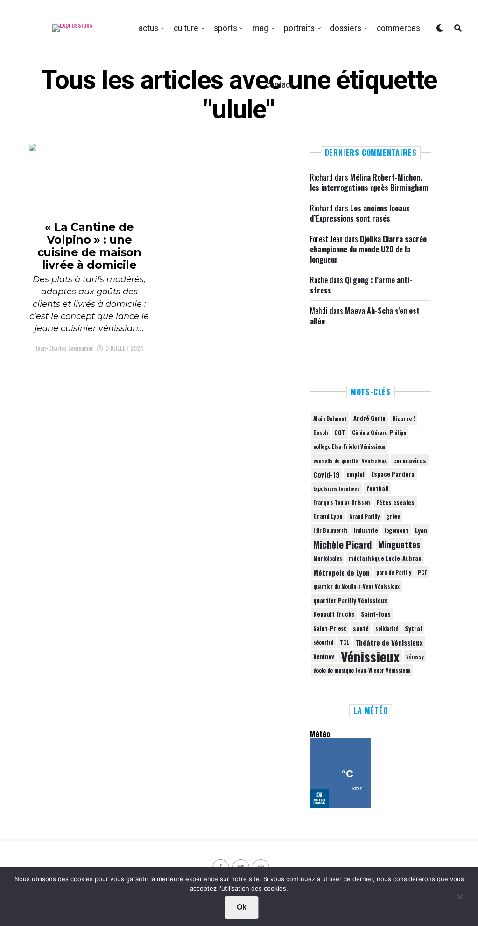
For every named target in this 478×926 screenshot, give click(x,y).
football (377, 488)
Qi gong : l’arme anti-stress (361, 285)
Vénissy (415, 656)
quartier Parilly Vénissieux (350, 600)
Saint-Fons (376, 614)
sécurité (323, 642)
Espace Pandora (393, 474)
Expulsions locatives (336, 488)
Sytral (413, 628)
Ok (241, 907)
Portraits (299, 28)
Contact (279, 84)
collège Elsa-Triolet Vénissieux (349, 446)
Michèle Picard (342, 544)
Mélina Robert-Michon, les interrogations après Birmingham (369, 182)
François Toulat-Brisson (341, 502)
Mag (260, 28)
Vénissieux (370, 656)
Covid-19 (326, 474)
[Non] (459, 899)
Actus (148, 28)
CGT (339, 432)
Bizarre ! (403, 418)
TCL (344, 642)
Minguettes (399, 544)
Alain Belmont (330, 418)
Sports (225, 28)
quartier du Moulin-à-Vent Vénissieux (356, 586)
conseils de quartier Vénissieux (350, 460)
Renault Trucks (333, 614)
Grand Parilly (364, 516)
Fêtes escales (395, 502)
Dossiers (345, 28)
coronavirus (409, 460)
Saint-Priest (329, 628)
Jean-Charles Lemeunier (64, 348)
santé (361, 628)
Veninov (323, 656)
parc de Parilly (393, 572)
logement (396, 530)
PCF (422, 572)
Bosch (320, 432)
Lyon (421, 530)
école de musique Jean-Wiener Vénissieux (361, 670)
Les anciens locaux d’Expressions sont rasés (359, 213)
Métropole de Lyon (341, 572)
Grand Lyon (328, 516)
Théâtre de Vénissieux (389, 642)
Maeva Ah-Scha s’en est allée (365, 316)
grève (393, 516)
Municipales (327, 558)
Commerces (398, 28)
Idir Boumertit (330, 530)
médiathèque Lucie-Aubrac (385, 558)
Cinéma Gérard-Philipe (379, 432)
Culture (186, 28)
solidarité (386, 628)
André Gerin (369, 418)
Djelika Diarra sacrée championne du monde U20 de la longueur (368, 249)
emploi (355, 474)
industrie (366, 530)
